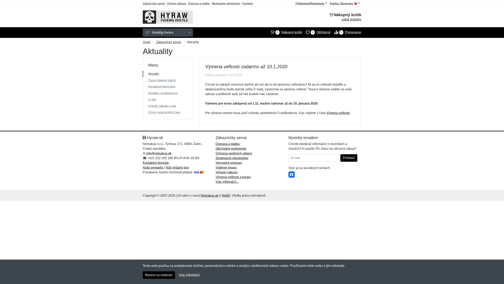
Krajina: (341, 3)
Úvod (146, 42)
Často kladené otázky (162, 80)
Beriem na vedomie (158, 275)
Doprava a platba (199, 3)
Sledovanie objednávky (226, 3)
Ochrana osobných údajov (234, 153)
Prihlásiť (349, 158)
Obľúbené (321, 32)
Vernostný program (229, 162)
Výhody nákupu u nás (162, 105)
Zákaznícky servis (154, 3)
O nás (152, 99)
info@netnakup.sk (158, 153)
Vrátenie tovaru (226, 167)
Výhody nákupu (176, 3)
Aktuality (153, 73)
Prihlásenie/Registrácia (310, 3)
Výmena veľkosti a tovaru (233, 177)
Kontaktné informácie (161, 86)
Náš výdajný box (177, 167)
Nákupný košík (289, 32)
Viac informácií (189, 275)
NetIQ (226, 195)
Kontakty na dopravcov (163, 93)
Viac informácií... (227, 181)
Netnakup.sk (209, 195)
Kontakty (247, 3)
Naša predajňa (153, 167)
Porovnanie (350, 32)
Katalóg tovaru (162, 32)
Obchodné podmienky (231, 148)
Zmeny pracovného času (164, 112)
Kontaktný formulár (156, 162)
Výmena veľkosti (338, 113)
